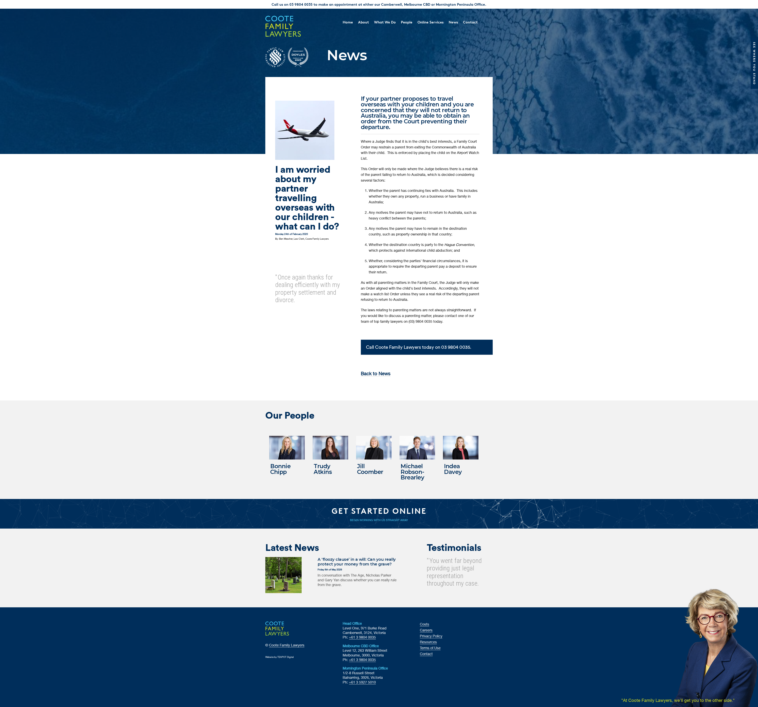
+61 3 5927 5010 (362, 682)
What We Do (385, 22)
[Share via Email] (295, 249)
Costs (424, 624)
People (406, 22)
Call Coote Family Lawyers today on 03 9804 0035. (418, 347)
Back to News (375, 373)
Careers (426, 630)
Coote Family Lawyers (286, 645)
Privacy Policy (431, 636)
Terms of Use (430, 648)
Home (348, 22)
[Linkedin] (289, 249)
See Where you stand (754, 63)
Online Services (430, 22)
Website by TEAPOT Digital (279, 657)
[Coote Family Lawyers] (291, 26)
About (363, 22)
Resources (428, 642)
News (453, 22)
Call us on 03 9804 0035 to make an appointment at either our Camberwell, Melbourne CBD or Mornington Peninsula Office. (379, 4)
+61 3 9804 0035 (362, 637)
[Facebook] (277, 249)
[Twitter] (283, 249)
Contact (470, 22)
